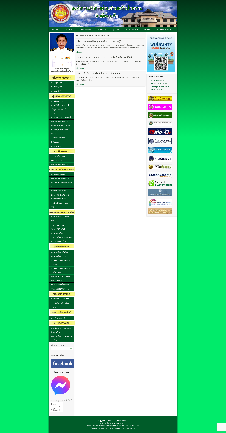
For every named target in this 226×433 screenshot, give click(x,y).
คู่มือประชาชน (57, 101)
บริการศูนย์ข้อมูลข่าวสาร (160, 87)
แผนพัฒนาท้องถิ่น (58, 174)
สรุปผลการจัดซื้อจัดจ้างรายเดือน (60, 262)
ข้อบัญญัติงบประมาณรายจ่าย (61, 205)
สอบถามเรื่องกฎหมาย (159, 84)
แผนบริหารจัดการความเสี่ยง (60, 219)
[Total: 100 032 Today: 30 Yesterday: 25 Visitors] (56, 414)
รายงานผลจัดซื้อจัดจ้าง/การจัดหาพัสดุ (60, 279)
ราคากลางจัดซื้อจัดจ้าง (60, 289)
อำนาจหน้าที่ (56, 91)
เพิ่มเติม (80, 52)
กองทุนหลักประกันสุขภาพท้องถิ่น (61, 338)
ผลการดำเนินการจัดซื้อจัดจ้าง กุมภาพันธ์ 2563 (98, 73)
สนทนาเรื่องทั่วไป (157, 81)
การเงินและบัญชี (58, 318)
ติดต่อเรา (147, 30)
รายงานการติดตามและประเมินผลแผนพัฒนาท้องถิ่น (61, 183)
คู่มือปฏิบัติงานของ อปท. (60, 105)
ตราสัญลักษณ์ (56, 83)
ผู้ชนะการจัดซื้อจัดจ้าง (60, 285)
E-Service (55, 142)
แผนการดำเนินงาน (59, 191)
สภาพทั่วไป (68, 30)
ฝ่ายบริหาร (102, 30)
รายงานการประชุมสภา (60, 164)
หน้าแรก (55, 30)
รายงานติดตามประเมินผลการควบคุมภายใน (61, 239)
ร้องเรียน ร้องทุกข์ (164, 30)
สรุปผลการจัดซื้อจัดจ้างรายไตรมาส (60, 270)
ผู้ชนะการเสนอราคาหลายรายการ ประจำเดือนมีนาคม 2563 (104, 57)
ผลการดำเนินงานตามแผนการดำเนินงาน (60, 197)
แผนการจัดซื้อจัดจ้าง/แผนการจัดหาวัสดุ (59, 254)
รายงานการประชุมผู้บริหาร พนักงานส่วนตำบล (61, 124)
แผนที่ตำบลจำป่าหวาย (60, 299)
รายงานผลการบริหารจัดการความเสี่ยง (60, 227)
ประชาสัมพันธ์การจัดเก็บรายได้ (61, 305)
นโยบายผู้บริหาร (57, 87)
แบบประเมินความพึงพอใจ (61, 117)
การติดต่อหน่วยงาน (158, 90)
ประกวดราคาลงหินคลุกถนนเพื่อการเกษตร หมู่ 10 (100, 41)
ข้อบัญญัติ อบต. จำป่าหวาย (59, 132)
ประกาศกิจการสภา (58, 156)
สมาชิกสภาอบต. (131, 30)
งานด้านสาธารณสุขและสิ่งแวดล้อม (61, 330)
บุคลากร (116, 30)
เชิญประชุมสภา (57, 160)
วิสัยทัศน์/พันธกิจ (85, 30)
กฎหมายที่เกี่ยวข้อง (58, 138)
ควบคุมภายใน (57, 233)
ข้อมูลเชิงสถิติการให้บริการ (59, 111)
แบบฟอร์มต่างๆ (57, 146)
